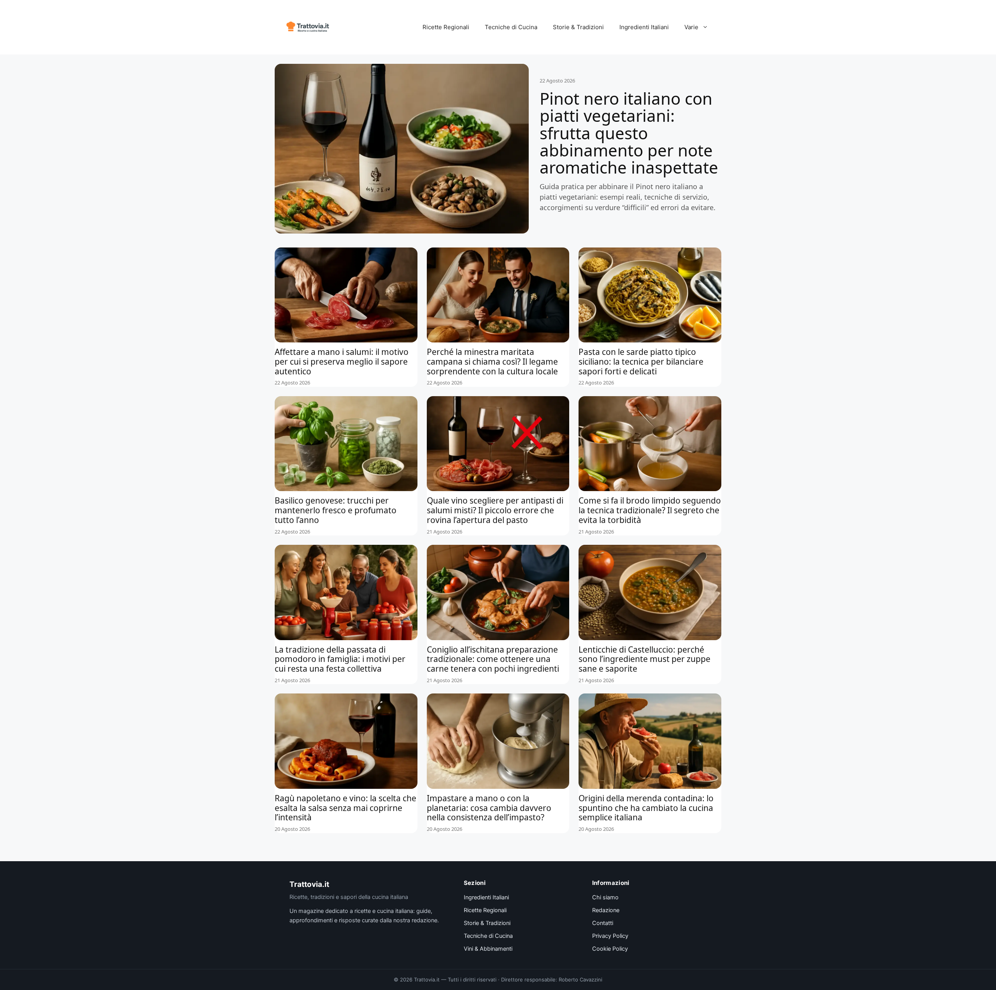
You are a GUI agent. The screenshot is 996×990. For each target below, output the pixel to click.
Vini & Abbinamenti (488, 948)
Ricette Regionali (446, 27)
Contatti (602, 923)
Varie (691, 27)
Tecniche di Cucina (511, 27)
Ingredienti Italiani (644, 27)
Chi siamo (605, 897)
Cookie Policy (610, 948)
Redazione (605, 910)
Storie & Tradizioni (578, 27)
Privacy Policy (610, 935)
